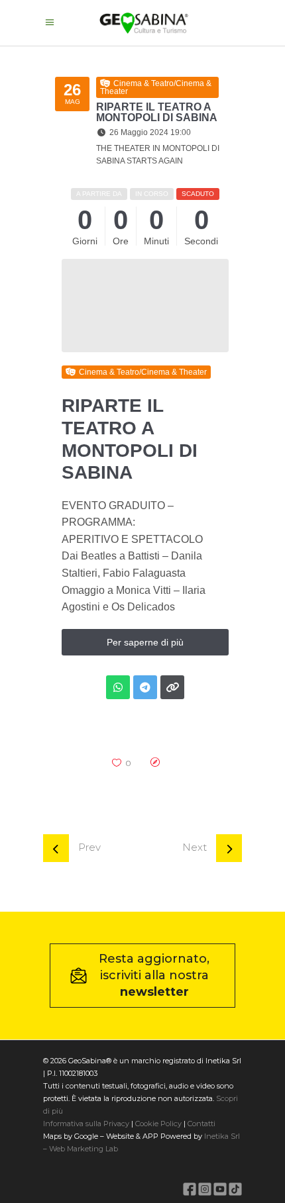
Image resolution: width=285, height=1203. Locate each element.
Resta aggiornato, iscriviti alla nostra (154, 975)
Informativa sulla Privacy (86, 1123)
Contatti (200, 1123)
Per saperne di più (145, 642)
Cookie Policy (158, 1123)
